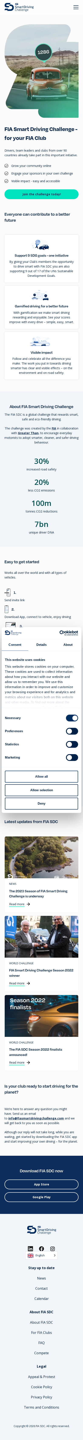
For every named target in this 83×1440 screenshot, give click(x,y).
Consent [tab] (15, 644)
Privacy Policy (41, 1397)
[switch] (72, 731)
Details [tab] (41, 644)
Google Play (42, 1197)
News (12, 884)
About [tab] (68, 644)
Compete (41, 1353)
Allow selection (41, 790)
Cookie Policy (41, 1387)
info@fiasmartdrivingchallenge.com (36, 1118)
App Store (41, 1184)
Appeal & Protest (41, 1376)
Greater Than (28, 433)
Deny (41, 803)
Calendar (41, 1298)
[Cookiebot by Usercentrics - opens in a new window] (59, 633)
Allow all (41, 776)
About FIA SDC (41, 1322)
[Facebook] (41, 1248)
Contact (41, 1288)
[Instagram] (52, 1248)
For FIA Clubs (41, 1332)
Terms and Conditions (41, 1407)
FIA (54, 428)
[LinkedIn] (30, 1248)
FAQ (41, 1342)
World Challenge (21, 963)
